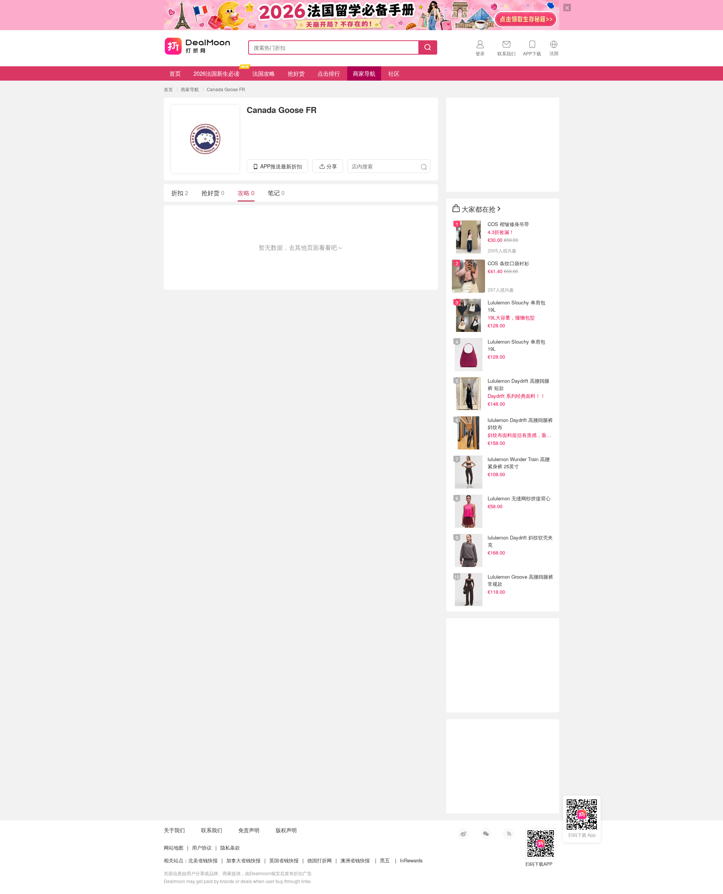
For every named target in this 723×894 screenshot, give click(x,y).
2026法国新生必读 (216, 73)
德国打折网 (319, 860)
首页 (175, 73)
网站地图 (173, 847)
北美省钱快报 (203, 860)
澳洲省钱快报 (355, 860)
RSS (508, 833)
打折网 (197, 46)
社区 (394, 73)
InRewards (411, 860)
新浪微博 (463, 833)
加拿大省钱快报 (243, 860)
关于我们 (174, 830)
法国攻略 (263, 73)
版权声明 (286, 830)
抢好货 (296, 73)
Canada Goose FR (226, 89)
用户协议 (202, 847)
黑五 (385, 860)
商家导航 (364, 73)
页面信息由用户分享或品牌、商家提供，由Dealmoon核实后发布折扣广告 (238, 873)
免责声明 (248, 830)
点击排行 (328, 73)
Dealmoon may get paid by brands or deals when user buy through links (237, 881)
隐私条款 (230, 847)
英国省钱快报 (284, 860)
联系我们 (211, 830)
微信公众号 (485, 833)
